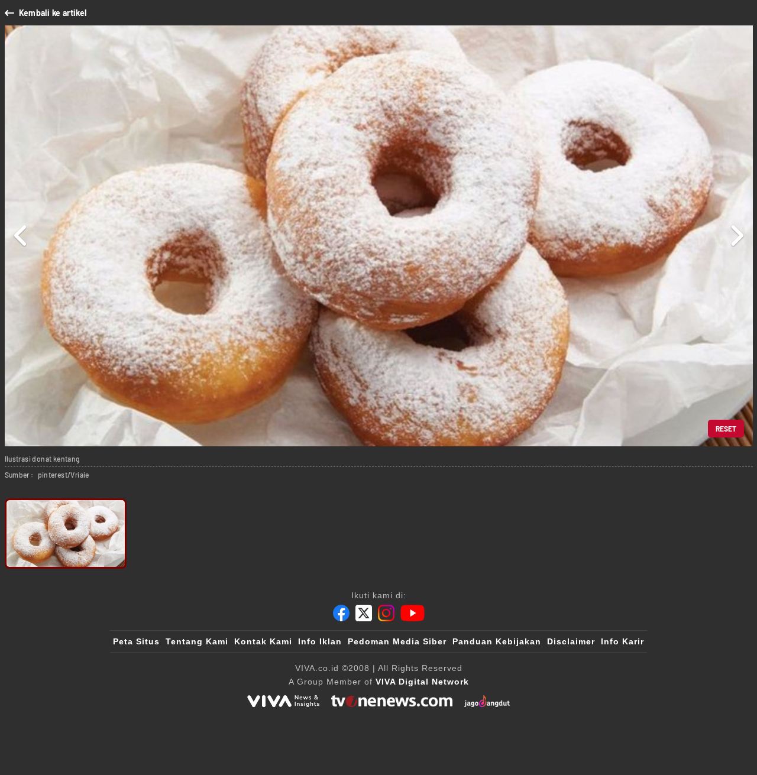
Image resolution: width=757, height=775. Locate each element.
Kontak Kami (263, 641)
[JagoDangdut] (487, 701)
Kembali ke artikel (53, 13)
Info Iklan (320, 641)
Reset (726, 428)
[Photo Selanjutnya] (736, 235)
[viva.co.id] (283, 701)
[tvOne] (391, 701)
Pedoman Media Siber (397, 641)
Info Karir (622, 641)
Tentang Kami (197, 641)
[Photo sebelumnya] (21, 235)
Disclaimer (571, 641)
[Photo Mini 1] (66, 533)
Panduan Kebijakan (496, 641)
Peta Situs (136, 641)
